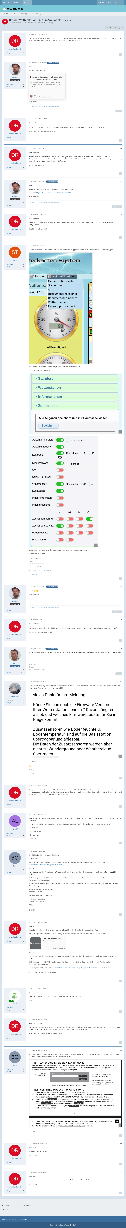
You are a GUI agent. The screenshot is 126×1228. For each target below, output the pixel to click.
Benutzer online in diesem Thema (16, 1205)
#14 (121, 851)
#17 (121, 1019)
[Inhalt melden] (120, 54)
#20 (121, 1172)
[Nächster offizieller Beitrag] (120, 111)
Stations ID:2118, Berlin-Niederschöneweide (44, 107)
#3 (121, 119)
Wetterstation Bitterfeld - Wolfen (40, 571)
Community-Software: (63, 1225)
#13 (121, 814)
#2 (121, 63)
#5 (121, 181)
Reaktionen (9, 84)
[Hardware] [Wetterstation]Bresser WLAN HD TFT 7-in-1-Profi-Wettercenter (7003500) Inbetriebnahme (47, 79)
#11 (121, 682)
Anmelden (101, 2)
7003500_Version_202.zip (53, 938)
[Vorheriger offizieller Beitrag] (117, 206)
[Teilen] (122, 27)
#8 (121, 586)
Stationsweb (33, 574)
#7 (121, 246)
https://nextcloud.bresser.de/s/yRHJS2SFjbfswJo (45, 865)
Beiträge (8, 53)
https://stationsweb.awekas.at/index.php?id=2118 (53, 193)
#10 (121, 648)
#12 (121, 786)
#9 (121, 620)
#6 (121, 215)
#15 (121, 922)
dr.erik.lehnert (16, 23)
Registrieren (112, 2)
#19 (121, 1144)
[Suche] (121, 2)
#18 (121, 1050)
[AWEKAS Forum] (63, 8)
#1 (121, 34)
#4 (121, 148)
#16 (121, 989)
